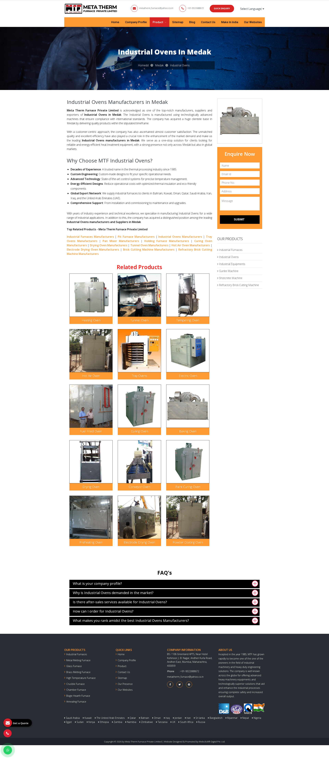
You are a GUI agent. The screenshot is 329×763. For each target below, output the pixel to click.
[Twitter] (180, 684)
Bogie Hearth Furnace (78, 695)
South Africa (186, 722)
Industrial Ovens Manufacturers (180, 237)
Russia (201, 722)
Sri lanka (200, 717)
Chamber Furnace (76, 689)
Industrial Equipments (231, 264)
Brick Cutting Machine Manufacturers (148, 249)
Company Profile (136, 22)
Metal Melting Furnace (78, 660)
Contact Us (208, 22)
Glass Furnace (74, 666)
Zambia (117, 722)
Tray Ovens (139, 376)
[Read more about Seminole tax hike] (7, 750)
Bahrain (144, 717)
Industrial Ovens (228, 257)
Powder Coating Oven (188, 542)
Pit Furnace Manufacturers (136, 237)
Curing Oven (139, 431)
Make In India (229, 22)
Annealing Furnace (76, 701)
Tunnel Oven (139, 320)
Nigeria (257, 717)
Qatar (132, 717)
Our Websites (253, 22)
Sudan (80, 722)
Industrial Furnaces (230, 250)
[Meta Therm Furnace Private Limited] (91, 9)
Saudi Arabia (72, 717)
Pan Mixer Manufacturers (121, 241)
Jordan (178, 717)
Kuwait (88, 717)
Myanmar (232, 717)
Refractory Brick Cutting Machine (238, 285)
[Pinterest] (189, 684)
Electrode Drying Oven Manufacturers (93, 249)
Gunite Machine (228, 271)
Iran (188, 717)
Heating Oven (91, 320)
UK (173, 722)
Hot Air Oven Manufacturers (191, 245)
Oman (157, 717)
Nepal (245, 717)
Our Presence (125, 684)
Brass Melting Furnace (78, 672)
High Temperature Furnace (81, 678)
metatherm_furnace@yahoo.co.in (156, 8)
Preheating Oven (91, 542)
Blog (192, 22)
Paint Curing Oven (187, 487)
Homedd (143, 65)
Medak (159, 65)
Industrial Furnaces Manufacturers (90, 237)
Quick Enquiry (222, 8)
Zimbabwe (146, 722)
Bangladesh (215, 717)
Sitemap (177, 22)
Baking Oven (188, 431)
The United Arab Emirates (110, 717)
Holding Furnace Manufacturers (166, 241)
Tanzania (162, 722)
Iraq (167, 717)
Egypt (68, 722)
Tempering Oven (187, 320)
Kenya (91, 722)
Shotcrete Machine (230, 278)
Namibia (131, 722)
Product (158, 22)
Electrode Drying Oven (139, 542)
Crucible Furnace (75, 684)
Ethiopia (104, 722)
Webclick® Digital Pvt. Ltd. (212, 741)
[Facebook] (170, 684)
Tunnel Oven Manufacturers (149, 245)
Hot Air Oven (91, 376)
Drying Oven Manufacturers (108, 245)
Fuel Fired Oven (91, 431)
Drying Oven (91, 487)
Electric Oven (188, 376)
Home (115, 22)
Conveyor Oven (139, 487)
